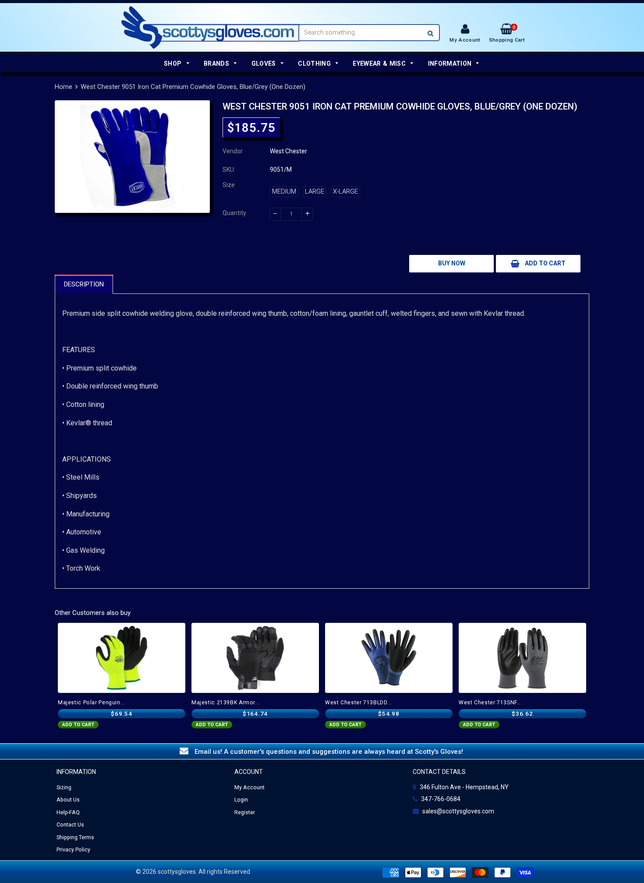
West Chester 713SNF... (490, 702)
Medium (284, 191)
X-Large (345, 191)
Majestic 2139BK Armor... (225, 702)
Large (314, 191)
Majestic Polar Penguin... (91, 702)
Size (229, 184)
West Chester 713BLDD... (358, 702)
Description (84, 284)
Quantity (234, 212)
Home (63, 87)
